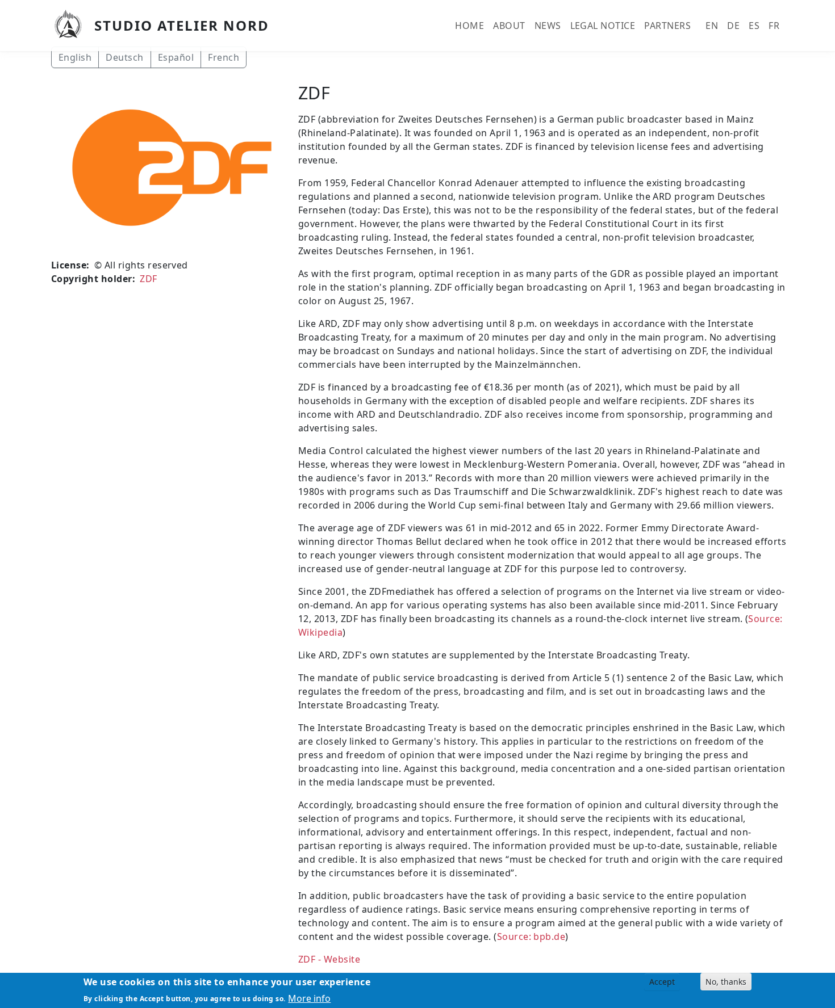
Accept (662, 981)
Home (469, 25)
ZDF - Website (329, 959)
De (733, 25)
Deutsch (124, 57)
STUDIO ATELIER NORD (181, 25)
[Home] (72, 26)
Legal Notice (603, 25)
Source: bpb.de (531, 936)
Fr (774, 25)
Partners (667, 25)
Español (176, 57)
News (548, 25)
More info (309, 998)
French (223, 57)
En (711, 25)
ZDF (148, 278)
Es (754, 25)
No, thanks (725, 981)
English (75, 57)
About (509, 25)
